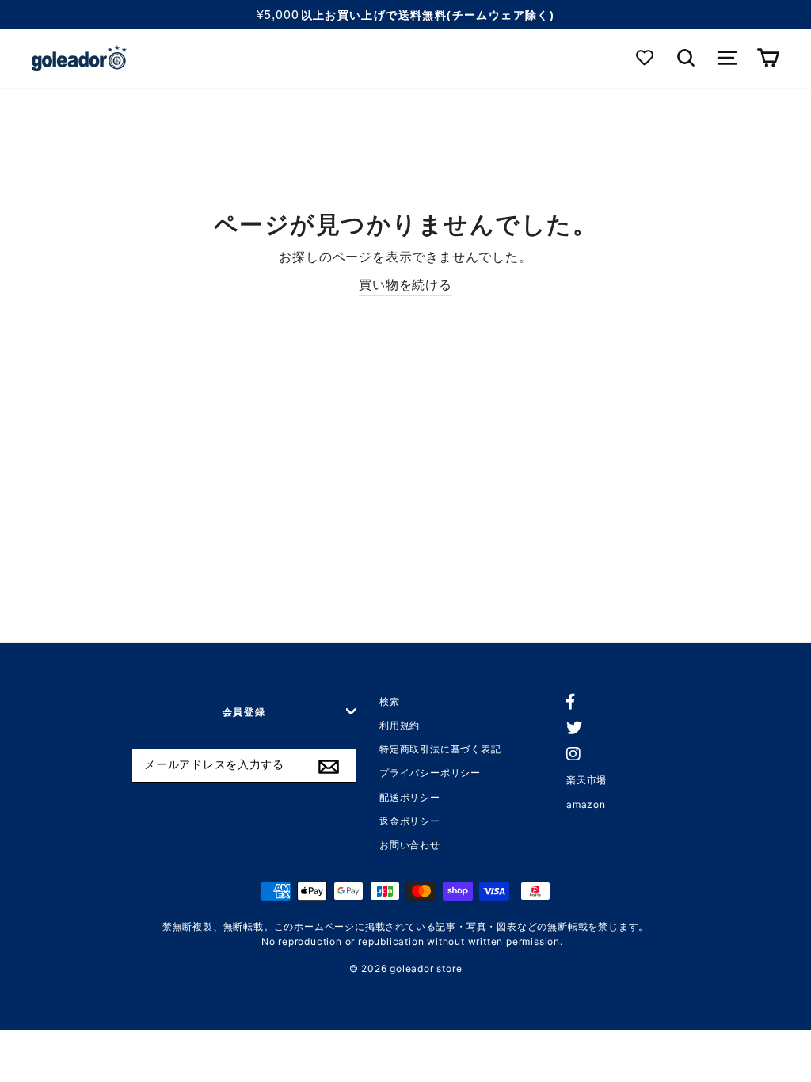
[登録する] (329, 766)
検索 (389, 701)
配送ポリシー (409, 797)
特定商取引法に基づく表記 (440, 749)
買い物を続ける (405, 284)
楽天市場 (586, 780)
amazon (586, 804)
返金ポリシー (409, 821)
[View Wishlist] (645, 58)
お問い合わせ (409, 845)
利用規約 (399, 725)
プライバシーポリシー (430, 773)
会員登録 (244, 712)
